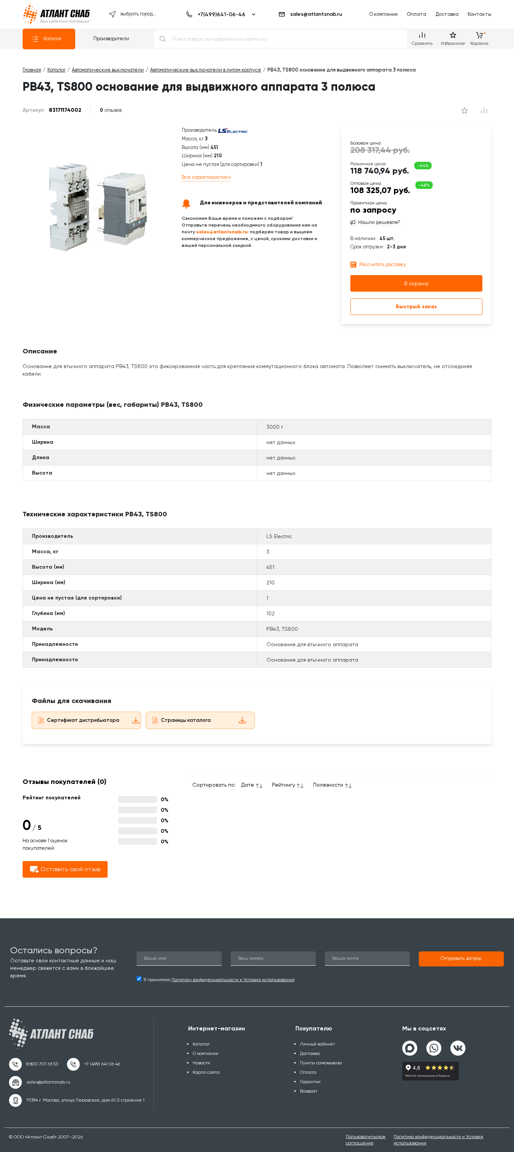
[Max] (409, 1048)
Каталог (53, 38)
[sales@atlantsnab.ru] (39, 1082)
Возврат (308, 1091)
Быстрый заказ (416, 306)
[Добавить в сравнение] (464, 110)
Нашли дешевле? (379, 222)
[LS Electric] (233, 130)
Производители (111, 38)
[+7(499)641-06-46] (219, 14)
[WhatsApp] (433, 1045)
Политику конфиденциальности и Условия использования (233, 979)
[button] (461, 958)
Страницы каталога (186, 720)
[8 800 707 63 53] (33, 1064)
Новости (201, 1062)
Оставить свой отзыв (70, 869)
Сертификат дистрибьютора (83, 720)
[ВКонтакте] (457, 1045)
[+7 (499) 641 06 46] (93, 1064)
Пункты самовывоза (321, 1062)
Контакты (479, 14)
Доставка (447, 14)
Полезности (328, 785)
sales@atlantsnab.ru (316, 14)
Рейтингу (283, 785)
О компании (383, 14)
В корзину (416, 283)
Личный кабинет (317, 1044)
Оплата (416, 14)
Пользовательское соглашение (366, 1140)
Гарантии (310, 1081)
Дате (247, 785)
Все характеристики (206, 177)
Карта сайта (206, 1072)
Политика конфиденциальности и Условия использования (438, 1140)
